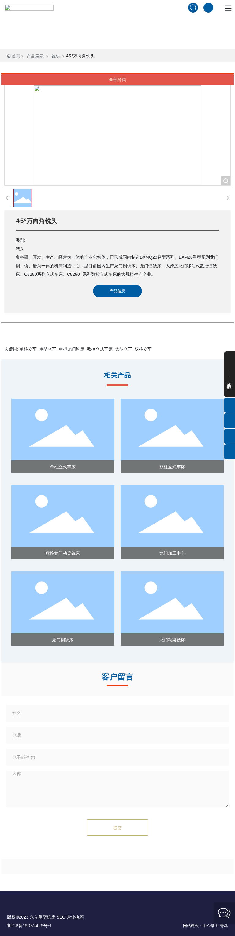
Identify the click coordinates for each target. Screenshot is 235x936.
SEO (62, 917)
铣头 (55, 56)
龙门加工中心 (172, 553)
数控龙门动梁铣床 (63, 553)
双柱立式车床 (172, 466)
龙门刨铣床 (62, 639)
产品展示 (35, 56)
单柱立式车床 (63, 466)
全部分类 (117, 79)
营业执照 (75, 917)
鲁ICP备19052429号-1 (29, 925)
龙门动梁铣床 (172, 639)
